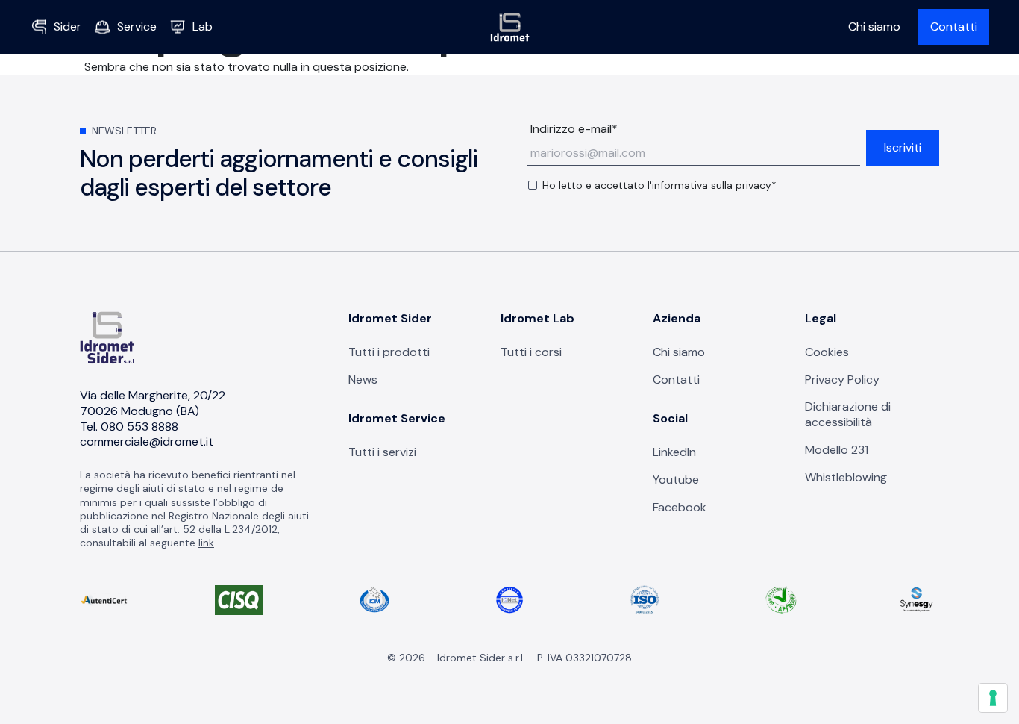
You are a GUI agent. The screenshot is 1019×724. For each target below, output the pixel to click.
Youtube (676, 479)
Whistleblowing (846, 477)
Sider (67, 26)
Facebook (679, 507)
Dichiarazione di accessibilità (848, 414)
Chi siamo (874, 26)
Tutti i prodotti (389, 352)
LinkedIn (674, 452)
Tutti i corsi (531, 352)
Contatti (953, 26)
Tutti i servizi (382, 452)
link (206, 542)
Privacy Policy (842, 379)
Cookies (827, 352)
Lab (202, 26)
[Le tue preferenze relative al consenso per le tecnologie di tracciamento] (993, 698)
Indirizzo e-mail (574, 129)
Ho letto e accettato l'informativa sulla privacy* (659, 185)
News (362, 379)
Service (137, 26)
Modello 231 (836, 450)
